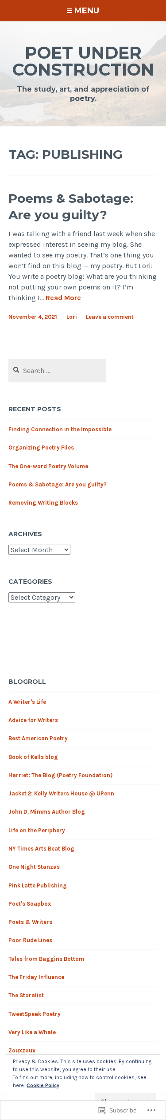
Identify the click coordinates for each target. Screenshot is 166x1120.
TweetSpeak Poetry (34, 1014)
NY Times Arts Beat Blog (41, 848)
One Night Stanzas (34, 866)
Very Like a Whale (32, 1032)
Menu (86, 11)
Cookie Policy (43, 1085)
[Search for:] (57, 371)
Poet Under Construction (83, 61)
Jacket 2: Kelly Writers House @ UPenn (61, 793)
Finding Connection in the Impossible (60, 429)
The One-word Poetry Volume (48, 466)
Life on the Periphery (36, 830)
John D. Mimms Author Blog (46, 811)
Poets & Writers (30, 922)
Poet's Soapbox (29, 903)
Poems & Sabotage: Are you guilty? (70, 206)
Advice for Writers (33, 720)
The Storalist (26, 995)
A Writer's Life (27, 701)
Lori (71, 316)
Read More (63, 298)
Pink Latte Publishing (37, 885)
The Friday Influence (36, 977)
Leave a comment (110, 316)
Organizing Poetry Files (41, 447)
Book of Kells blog (33, 757)
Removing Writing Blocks (43, 502)
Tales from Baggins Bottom (46, 958)
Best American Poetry (38, 738)
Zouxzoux (21, 1050)
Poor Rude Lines (30, 940)
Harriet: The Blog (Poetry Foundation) (60, 775)
